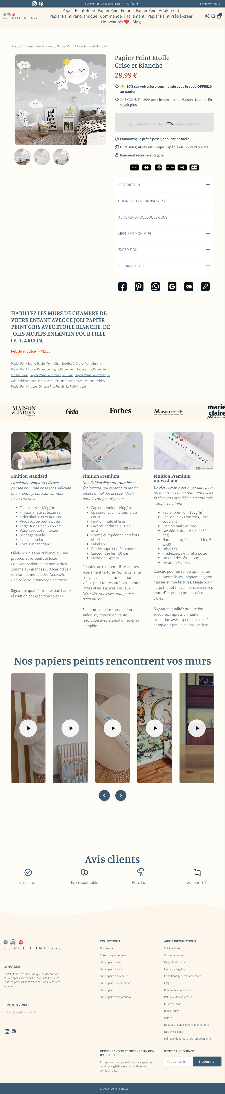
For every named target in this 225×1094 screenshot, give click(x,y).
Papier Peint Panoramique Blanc (51, 375)
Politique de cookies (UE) (179, 997)
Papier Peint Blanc (23, 363)
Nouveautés (107, 948)
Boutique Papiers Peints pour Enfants (186, 1025)
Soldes (168, 1018)
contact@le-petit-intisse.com (21, 1012)
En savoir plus (147, 4)
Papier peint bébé (110, 962)
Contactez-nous (210, 4)
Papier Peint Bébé (78, 10)
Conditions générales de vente (182, 976)
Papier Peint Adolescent (157, 10)
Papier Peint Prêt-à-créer (169, 16)
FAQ (166, 983)
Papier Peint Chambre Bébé (55, 363)
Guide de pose (172, 1004)
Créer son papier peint (113, 955)
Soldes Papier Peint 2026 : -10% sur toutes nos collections (56, 380)
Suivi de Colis (172, 948)
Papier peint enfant (111, 969)
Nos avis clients (173, 1032)
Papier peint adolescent (114, 976)
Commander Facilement (122, 16)
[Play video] (28, 728)
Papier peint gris (48, 369)
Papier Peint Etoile (23, 369)
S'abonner (207, 1061)
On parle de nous (174, 962)
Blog (136, 22)
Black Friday (171, 1011)
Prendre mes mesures (177, 990)
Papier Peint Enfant (115, 10)
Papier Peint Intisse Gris (76, 369)
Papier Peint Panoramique (73, 16)
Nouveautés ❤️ (115, 22)
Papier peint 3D (109, 990)
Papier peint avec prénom (115, 997)
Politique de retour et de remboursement (188, 1038)
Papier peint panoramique (115, 983)
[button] (104, 795)
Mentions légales (174, 969)
